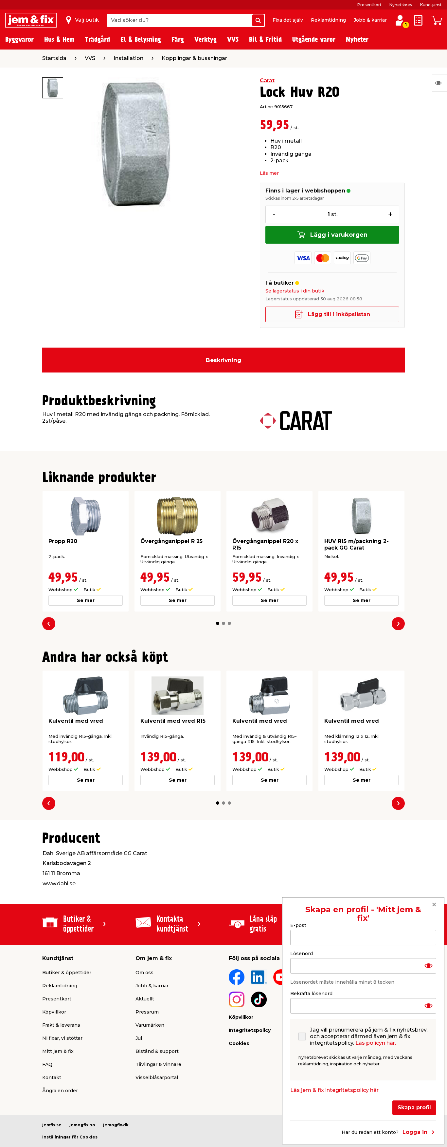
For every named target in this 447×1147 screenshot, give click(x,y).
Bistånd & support (157, 1051)
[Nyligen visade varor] (439, 83)
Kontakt (51, 1077)
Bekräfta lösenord (311, 993)
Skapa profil (414, 1107)
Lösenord (301, 953)
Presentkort (369, 5)
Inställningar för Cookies (70, 1137)
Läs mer (269, 173)
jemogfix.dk (116, 1125)
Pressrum (147, 1012)
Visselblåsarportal (156, 1077)
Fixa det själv (288, 20)
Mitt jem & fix (58, 1051)
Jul (138, 1038)
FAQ (47, 1064)
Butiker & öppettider (66, 973)
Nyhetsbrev (400, 5)
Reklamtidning (328, 20)
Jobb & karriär (370, 20)
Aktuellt (144, 999)
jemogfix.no (82, 1125)
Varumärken (149, 1025)
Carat (267, 80)
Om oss (144, 973)
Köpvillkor (54, 1012)
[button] (217, 623)
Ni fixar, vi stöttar (62, 1038)
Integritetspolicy (250, 1030)
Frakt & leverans (61, 1025)
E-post (298, 925)
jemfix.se (52, 1125)
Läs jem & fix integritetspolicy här (334, 1090)
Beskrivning (223, 360)
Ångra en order (60, 1091)
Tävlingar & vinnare (158, 1064)
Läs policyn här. (375, 1042)
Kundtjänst (431, 5)
